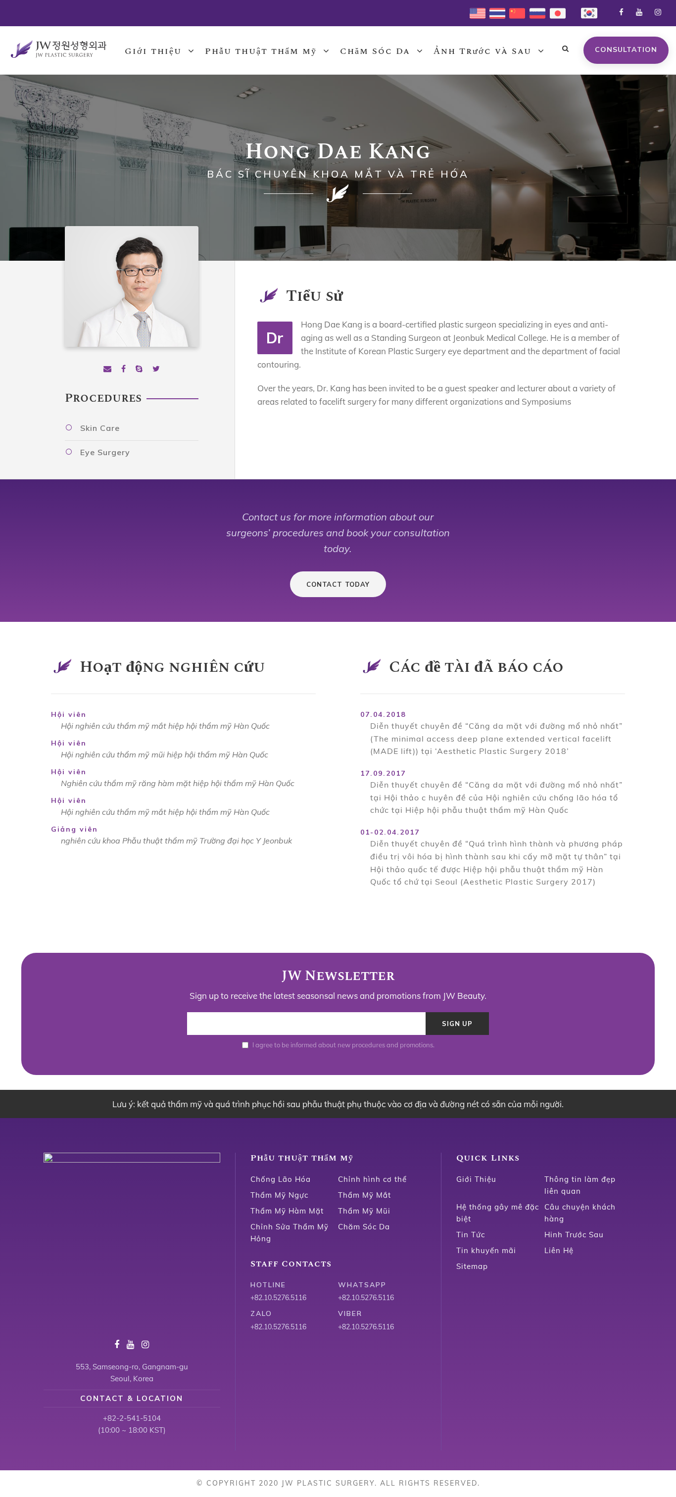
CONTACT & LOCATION (131, 1398)
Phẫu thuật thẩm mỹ (261, 51)
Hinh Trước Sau (574, 1234)
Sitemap (472, 1266)
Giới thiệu (153, 51)
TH (494, 12)
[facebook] (621, 12)
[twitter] (156, 369)
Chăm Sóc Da (375, 51)
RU (535, 12)
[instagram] (658, 12)
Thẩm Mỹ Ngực (279, 1195)
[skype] (139, 369)
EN (475, 12)
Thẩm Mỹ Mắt (364, 1195)
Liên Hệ (559, 1250)
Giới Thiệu (476, 1179)
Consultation (626, 49)
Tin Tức (470, 1234)
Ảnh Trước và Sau (482, 51)
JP (553, 12)
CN (514, 12)
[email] (107, 369)
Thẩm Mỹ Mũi (364, 1211)
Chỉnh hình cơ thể (372, 1179)
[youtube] (639, 12)
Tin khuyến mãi (486, 1250)
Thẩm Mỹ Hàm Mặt (287, 1211)
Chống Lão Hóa (280, 1179)
